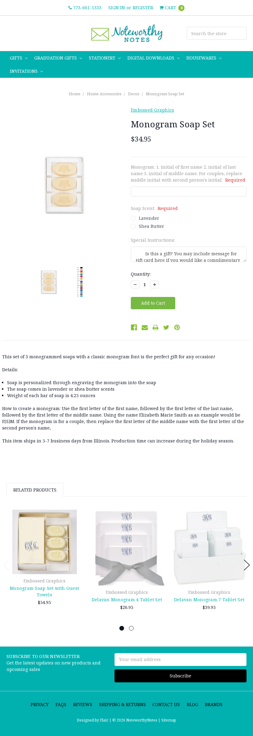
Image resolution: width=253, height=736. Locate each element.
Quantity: (141, 274)
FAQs (61, 704)
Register (143, 7)
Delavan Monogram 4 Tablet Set (127, 599)
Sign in (116, 7)
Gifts (16, 58)
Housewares (202, 58)
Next (247, 565)
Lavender (149, 218)
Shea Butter (151, 226)
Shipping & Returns (122, 704)
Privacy (40, 704)
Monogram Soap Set (165, 94)
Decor (133, 94)
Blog (192, 704)
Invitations (24, 71)
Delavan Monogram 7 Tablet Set (209, 599)
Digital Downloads (151, 58)
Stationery (103, 58)
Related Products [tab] (34, 490)
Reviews (82, 704)
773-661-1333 (87, 7)
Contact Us (166, 704)
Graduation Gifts (56, 58)
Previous (6, 565)
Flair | (105, 720)
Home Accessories (104, 94)
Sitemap (168, 720)
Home (75, 94)
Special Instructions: (153, 240)
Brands (213, 704)
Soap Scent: (154, 208)
